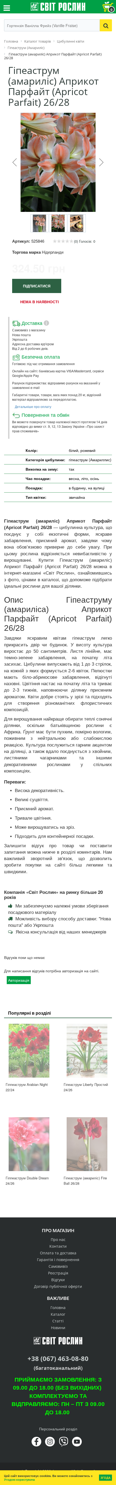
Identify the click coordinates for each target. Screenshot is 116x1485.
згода (105, 1478)
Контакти (58, 1246)
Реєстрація (58, 1273)
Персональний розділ (58, 1428)
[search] (106, 25)
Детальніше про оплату (33, 406)
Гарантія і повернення (58, 1259)
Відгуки (58, 1279)
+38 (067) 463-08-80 (58, 1358)
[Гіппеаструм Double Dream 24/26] (29, 1144)
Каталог (58, 1314)
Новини (58, 1327)
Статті (58, 1320)
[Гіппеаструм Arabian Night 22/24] (29, 1051)
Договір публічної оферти (58, 1286)
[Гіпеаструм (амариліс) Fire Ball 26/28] (87, 1144)
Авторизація (18, 980)
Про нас (58, 1239)
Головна (58, 1307)
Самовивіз (58, 1266)
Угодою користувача (19, 1480)
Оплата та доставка (58, 1252)
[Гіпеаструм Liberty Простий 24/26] (87, 1051)
